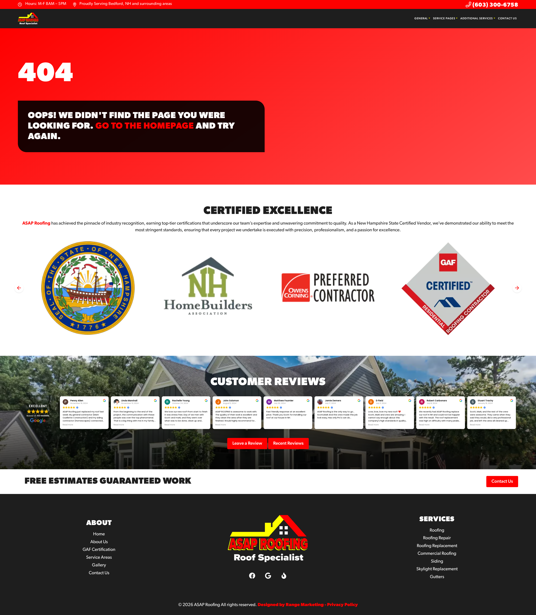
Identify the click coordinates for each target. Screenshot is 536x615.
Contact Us (507, 18)
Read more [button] (68, 425)
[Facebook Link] (252, 575)
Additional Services (476, 18)
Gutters (437, 577)
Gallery (99, 565)
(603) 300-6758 (494, 5)
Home (99, 534)
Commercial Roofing (437, 553)
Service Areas (99, 557)
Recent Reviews (288, 443)
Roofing (437, 530)
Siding (437, 561)
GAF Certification (99, 550)
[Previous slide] (19, 288)
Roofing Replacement (437, 546)
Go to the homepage (144, 126)
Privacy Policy (342, 605)
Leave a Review (247, 443)
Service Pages (444, 18)
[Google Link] (268, 575)
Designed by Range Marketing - (292, 605)
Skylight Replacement (437, 569)
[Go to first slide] (517, 288)
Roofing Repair (437, 538)
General (421, 18)
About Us (99, 542)
